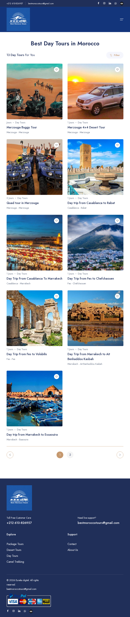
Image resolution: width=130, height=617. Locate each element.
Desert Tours (14, 550)
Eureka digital (22, 580)
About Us (73, 550)
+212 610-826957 (15, 3)
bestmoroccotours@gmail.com (41, 3)
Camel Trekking (15, 562)
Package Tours (15, 544)
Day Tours (12, 556)
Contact (72, 544)
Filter (117, 55)
